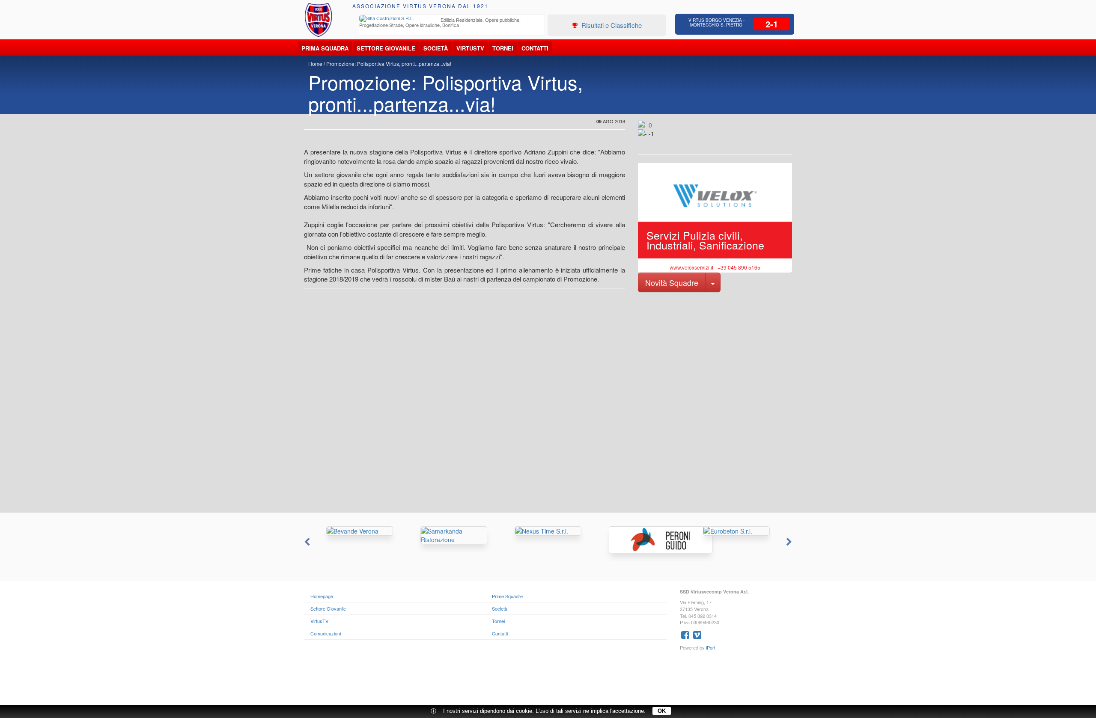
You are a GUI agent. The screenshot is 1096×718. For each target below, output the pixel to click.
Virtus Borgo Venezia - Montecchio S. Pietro (716, 22)
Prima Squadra (324, 48)
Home (315, 63)
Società (435, 48)
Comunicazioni (325, 633)
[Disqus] (548, 404)
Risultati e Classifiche (611, 25)
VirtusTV (470, 48)
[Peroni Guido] (642, 539)
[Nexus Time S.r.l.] (548, 531)
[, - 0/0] (657, 139)
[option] (452, 23)
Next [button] (790, 542)
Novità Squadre (671, 282)
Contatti (534, 48)
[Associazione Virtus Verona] (318, 20)
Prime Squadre (507, 596)
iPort (710, 647)
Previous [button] (306, 542)
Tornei (502, 48)
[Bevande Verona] (360, 531)
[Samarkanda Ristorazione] (454, 535)
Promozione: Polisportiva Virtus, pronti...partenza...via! (388, 63)
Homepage (321, 596)
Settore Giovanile (386, 48)
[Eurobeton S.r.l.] (736, 531)
